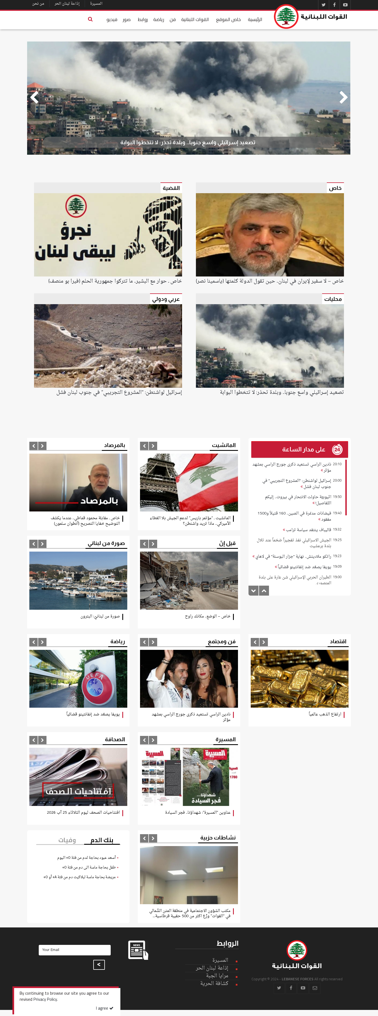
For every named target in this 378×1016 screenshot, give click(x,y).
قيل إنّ (227, 543)
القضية (171, 188)
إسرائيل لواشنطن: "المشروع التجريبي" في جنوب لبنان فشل (296, 484)
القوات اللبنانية (195, 19)
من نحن (38, 3)
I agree (102, 1009)
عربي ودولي (166, 299)
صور (127, 19)
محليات (333, 299)
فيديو (112, 19)
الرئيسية (255, 19)
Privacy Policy (45, 1000)
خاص (335, 188)
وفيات (67, 840)
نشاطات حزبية (218, 837)
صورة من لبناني (106, 543)
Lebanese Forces (310, 16)
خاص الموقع (228, 19)
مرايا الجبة (217, 976)
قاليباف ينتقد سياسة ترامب (308, 530)
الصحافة (115, 739)
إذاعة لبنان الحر (67, 3)
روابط (143, 19)
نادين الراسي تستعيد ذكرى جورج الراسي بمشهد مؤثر (291, 467)
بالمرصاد (114, 445)
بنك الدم (101, 840)
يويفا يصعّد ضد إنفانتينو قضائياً (304, 567)
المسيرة (96, 3)
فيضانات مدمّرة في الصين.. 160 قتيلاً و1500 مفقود (294, 516)
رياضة (158, 19)
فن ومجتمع (222, 641)
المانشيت (224, 445)
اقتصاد (338, 641)
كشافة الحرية (214, 983)
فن (173, 19)
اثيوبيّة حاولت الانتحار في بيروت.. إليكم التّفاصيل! (298, 500)
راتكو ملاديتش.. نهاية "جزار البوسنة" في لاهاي (293, 556)
